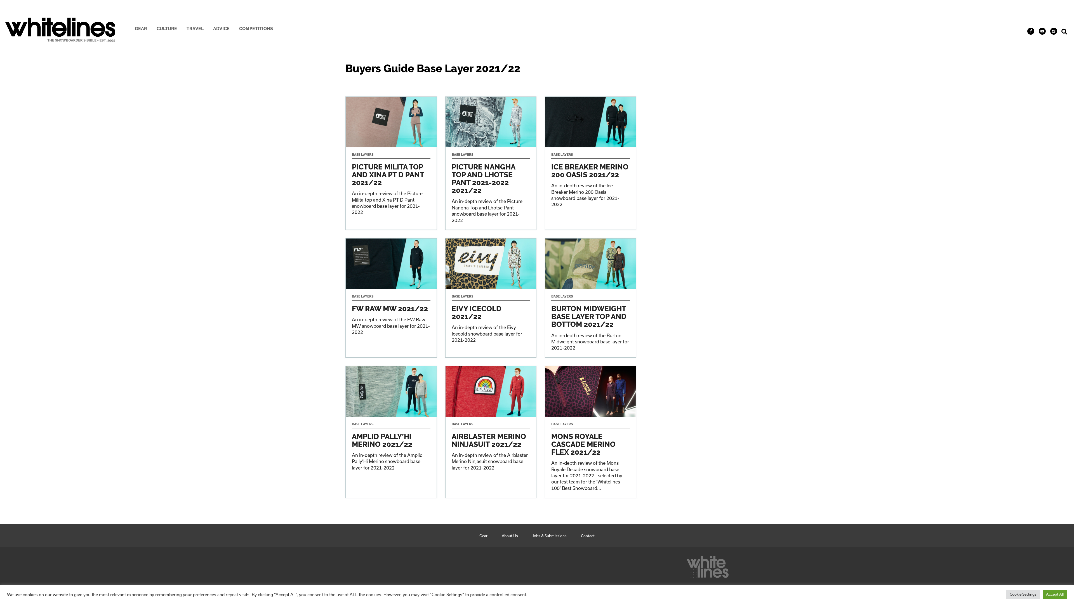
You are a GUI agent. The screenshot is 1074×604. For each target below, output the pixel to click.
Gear (141, 28)
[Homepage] (708, 565)
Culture (167, 28)
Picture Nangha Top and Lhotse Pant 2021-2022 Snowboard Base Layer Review (491, 163)
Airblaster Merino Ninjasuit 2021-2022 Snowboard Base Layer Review (491, 432)
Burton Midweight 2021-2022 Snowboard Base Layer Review (590, 298)
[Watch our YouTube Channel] (1042, 31)
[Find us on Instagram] (1053, 31)
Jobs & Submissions (549, 536)
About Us (510, 536)
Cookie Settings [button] (1023, 594)
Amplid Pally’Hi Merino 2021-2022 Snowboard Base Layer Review (391, 432)
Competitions (256, 28)
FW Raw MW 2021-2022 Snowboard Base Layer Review (391, 298)
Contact (588, 536)
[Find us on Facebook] (1030, 31)
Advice (221, 28)
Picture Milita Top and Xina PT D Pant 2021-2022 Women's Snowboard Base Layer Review (391, 163)
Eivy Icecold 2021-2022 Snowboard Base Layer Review (491, 298)
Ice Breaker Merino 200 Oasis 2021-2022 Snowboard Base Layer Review (590, 163)
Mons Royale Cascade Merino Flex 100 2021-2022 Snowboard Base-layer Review (590, 432)
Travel (195, 28)
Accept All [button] (1055, 594)
